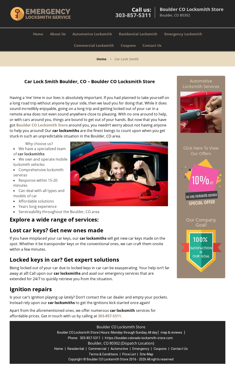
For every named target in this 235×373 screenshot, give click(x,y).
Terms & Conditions (103, 354)
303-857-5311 (133, 15)
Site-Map (146, 354)
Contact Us (152, 45)
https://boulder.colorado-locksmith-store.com (139, 338)
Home (38, 34)
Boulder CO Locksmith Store (42, 125)
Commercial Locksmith (94, 45)
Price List (129, 354)
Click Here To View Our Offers (200, 150)
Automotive (119, 349)
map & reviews (172, 332)
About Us (58, 34)
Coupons (128, 45)
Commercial (97, 349)
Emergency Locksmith (183, 34)
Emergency (140, 349)
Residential (75, 349)
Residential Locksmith (138, 34)
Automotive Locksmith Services (201, 83)
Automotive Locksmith (92, 34)
